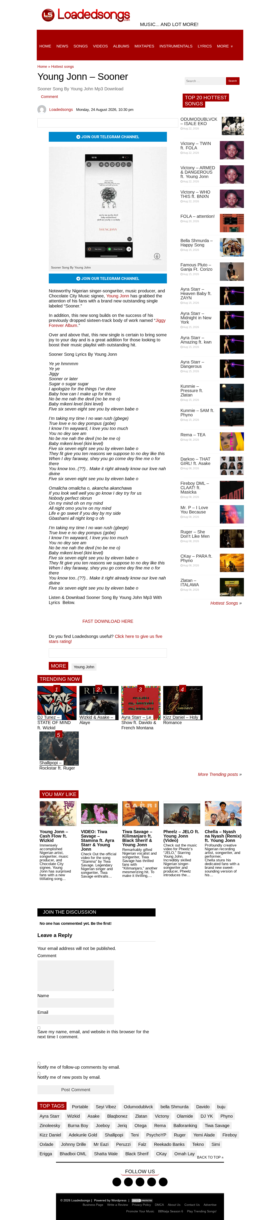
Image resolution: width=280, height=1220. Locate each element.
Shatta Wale (106, 1153)
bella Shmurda (175, 1106)
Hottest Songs (224, 603)
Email (42, 1012)
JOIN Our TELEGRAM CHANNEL (109, 136)
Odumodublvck (138, 1106)
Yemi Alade (204, 1135)
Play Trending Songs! (202, 1211)
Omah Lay (184, 1153)
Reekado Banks (169, 1144)
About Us (174, 1204)
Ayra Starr (50, 1116)
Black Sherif (137, 1153)
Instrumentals (175, 46)
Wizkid (73, 1116)
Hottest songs (62, 67)
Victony (162, 1116)
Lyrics (205, 46)
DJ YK (207, 1116)
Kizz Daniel (50, 1135)
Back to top (209, 1157)
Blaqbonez (117, 1116)
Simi (216, 1144)
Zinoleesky (50, 1125)
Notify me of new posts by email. (69, 1077)
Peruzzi (123, 1144)
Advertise (210, 1204)
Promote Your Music (140, 1211)
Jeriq (122, 1125)
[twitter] (128, 1182)
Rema (160, 1125)
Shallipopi (114, 1135)
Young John (84, 667)
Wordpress (118, 1200)
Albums (121, 46)
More (223, 46)
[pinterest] (163, 1182)
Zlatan (141, 1116)
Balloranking (185, 1125)
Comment (49, 96)
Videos (100, 46)
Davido (203, 1106)
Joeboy (103, 1125)
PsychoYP (156, 1135)
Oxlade (46, 1144)
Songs (81, 46)
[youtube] (151, 1182)
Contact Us (192, 1204)
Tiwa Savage (217, 1125)
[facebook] (116, 1182)
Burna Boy (78, 1125)
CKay (161, 1153)
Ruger (180, 1135)
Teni (135, 1135)
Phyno (226, 1116)
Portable (80, 1106)
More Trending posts (220, 774)
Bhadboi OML (73, 1153)
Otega (141, 1125)
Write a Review (117, 1204)
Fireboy (229, 1135)
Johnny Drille (73, 1144)
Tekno (198, 1144)
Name (43, 995)
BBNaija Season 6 (170, 1211)
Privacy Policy (141, 1204)
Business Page (93, 1204)
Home (45, 46)
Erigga (46, 1153)
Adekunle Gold (83, 1135)
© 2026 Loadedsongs (75, 1200)
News (62, 46)
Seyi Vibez (106, 1106)
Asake (94, 1116)
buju (221, 1106)
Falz (142, 1144)
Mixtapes (144, 46)
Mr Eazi (101, 1144)
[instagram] (140, 1182)
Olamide (185, 1116)
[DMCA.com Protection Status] (142, 1200)
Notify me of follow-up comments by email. (78, 1067)
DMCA (159, 1204)
